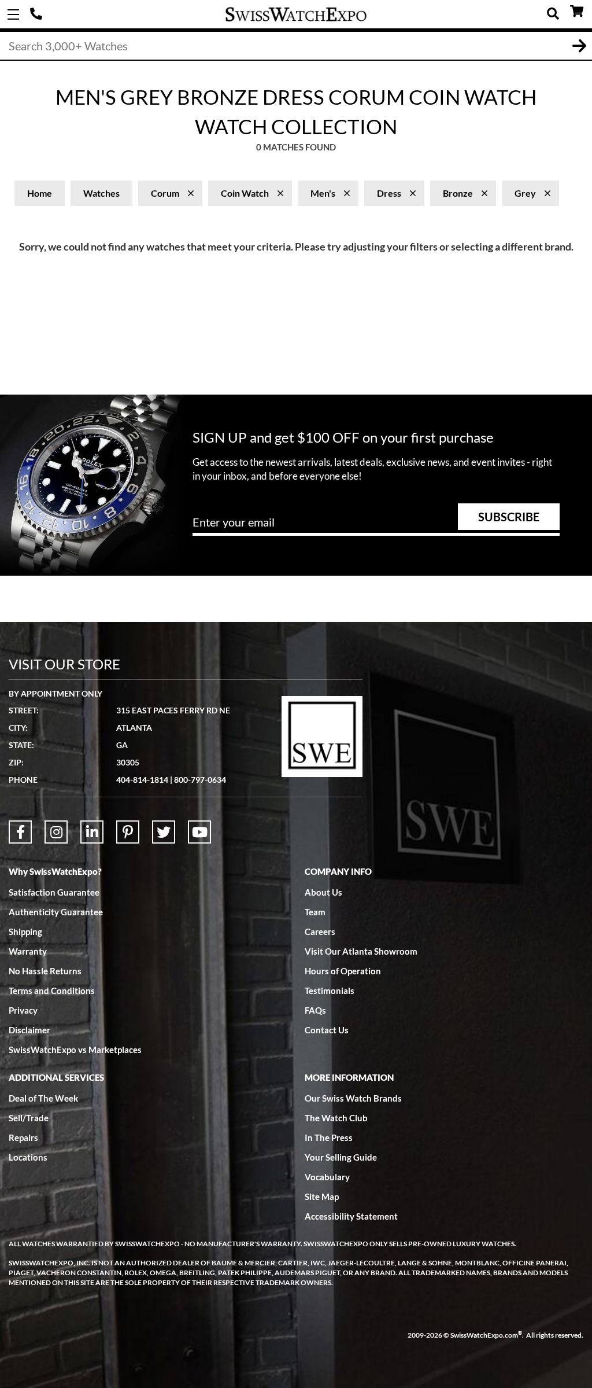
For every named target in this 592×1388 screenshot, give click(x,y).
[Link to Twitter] (163, 832)
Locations (28, 1157)
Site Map (322, 1196)
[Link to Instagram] (56, 832)
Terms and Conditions (52, 990)
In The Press (329, 1137)
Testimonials (329, 990)
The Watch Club (336, 1118)
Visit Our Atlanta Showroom (361, 951)
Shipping (25, 931)
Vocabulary (327, 1177)
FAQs (315, 1010)
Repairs (23, 1137)
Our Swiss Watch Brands (353, 1098)
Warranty (28, 951)
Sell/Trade (29, 1118)
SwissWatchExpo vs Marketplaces (75, 1049)
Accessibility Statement (351, 1216)
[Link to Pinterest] (127, 832)
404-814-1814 (37, 14)
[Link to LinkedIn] (91, 832)
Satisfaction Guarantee (54, 892)
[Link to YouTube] (199, 832)
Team (315, 912)
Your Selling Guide (341, 1157)
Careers (320, 931)
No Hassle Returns (45, 971)
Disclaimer (29, 1030)
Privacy (23, 1010)
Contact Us (327, 1030)
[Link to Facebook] (20, 832)
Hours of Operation (343, 971)
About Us (323, 892)
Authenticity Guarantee (56, 912)
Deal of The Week (43, 1098)
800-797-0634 (200, 780)
